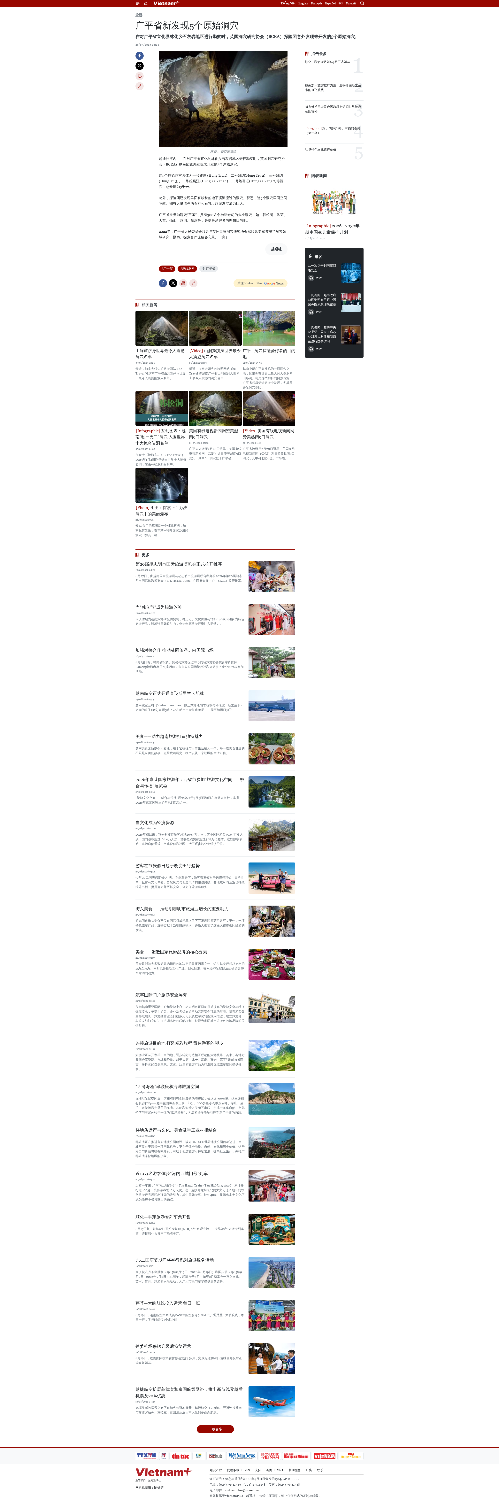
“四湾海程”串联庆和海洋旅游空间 (167, 1086)
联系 (320, 1470)
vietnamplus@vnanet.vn (242, 1490)
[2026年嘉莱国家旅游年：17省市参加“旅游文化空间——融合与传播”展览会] (272, 792)
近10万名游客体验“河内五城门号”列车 (171, 1173)
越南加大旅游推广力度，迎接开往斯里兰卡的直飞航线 (333, 87)
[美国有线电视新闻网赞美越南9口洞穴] (215, 408)
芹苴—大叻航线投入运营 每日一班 (167, 1303)
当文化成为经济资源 (154, 822)
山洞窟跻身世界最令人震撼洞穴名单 (160, 353)
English (303, 3)
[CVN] (270, 1456)
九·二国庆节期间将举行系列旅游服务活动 (174, 1260)
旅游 (138, 15)
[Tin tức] (180, 1456)
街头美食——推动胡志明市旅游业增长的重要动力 (182, 908)
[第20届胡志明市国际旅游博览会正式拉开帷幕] (272, 576)
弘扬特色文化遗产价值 (320, 149)
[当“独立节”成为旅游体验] (272, 619)
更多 (146, 555)
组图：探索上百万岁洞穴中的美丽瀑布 (161, 510)
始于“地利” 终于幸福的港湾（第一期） (332, 130)
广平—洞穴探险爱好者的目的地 (269, 353)
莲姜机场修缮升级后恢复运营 (163, 1346)
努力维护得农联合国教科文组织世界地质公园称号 (333, 109)
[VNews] (163, 1456)
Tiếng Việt (288, 3)
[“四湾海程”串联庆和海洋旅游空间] (272, 1099)
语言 (269, 1470)
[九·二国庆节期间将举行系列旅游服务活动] (272, 1272)
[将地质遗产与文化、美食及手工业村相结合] (272, 1142)
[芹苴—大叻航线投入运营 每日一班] (272, 1315)
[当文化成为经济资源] (272, 835)
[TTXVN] (146, 1456)
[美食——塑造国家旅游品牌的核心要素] (272, 964)
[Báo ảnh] (324, 1456)
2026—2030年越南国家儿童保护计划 (332, 229)
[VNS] (241, 1456)
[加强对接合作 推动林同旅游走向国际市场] (272, 662)
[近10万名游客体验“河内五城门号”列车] (272, 1186)
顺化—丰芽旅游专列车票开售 (163, 1217)
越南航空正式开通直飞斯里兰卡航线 (169, 693)
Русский (351, 3)
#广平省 (167, 268)
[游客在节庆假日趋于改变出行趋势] (272, 878)
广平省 (210, 268)
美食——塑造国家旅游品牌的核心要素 (171, 951)
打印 (139, 76)
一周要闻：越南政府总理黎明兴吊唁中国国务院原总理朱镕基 (322, 299)
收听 (319, 277)
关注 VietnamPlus (249, 283)
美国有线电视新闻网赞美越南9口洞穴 (213, 434)
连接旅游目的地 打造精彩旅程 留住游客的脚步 (179, 1043)
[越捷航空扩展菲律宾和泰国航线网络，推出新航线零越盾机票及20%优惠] (272, 1401)
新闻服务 (294, 1470)
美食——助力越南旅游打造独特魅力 (169, 736)
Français (316, 3)
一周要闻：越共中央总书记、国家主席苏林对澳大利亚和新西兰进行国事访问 (322, 334)
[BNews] (199, 1456)
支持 (258, 1470)
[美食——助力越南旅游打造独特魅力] (272, 748)
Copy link (139, 86)
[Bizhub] (215, 1456)
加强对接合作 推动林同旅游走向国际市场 (174, 650)
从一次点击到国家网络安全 (322, 268)
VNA (280, 1470)
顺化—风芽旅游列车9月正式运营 (327, 62)
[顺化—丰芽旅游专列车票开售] (272, 1229)
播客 (318, 256)
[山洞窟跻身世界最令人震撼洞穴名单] (161, 328)
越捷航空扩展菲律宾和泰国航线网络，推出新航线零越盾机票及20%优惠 (189, 1392)
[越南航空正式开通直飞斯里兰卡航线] (272, 705)
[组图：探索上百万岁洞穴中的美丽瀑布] (161, 485)
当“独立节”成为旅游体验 (158, 607)
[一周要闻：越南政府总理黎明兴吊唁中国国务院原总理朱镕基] (351, 302)
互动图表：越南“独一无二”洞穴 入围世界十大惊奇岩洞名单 (160, 437)
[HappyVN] (351, 1456)
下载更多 (215, 1429)
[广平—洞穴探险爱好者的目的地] (269, 328)
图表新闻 (319, 176)
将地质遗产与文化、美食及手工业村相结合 (176, 1130)
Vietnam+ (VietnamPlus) (166, 3)
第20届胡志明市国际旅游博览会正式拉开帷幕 (178, 564)
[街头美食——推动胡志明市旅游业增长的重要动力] (272, 921)
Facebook (139, 56)
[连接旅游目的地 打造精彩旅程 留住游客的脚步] (272, 1055)
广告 (309, 1470)
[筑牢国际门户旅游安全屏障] (272, 1007)
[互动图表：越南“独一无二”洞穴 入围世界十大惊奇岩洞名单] (161, 408)
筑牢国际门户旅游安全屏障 (161, 995)
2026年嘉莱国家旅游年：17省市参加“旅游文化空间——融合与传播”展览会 (189, 782)
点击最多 (319, 53)
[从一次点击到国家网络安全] (351, 273)
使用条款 (233, 1470)
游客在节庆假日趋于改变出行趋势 (167, 865)
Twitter (139, 66)
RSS (247, 1470)
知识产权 (216, 1470)
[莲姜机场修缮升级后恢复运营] (272, 1358)
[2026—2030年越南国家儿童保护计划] (334, 201)
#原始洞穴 (187, 268)
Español (330, 3)
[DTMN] (296, 1456)
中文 (341, 3)
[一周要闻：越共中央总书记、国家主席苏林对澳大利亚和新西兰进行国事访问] (351, 334)
